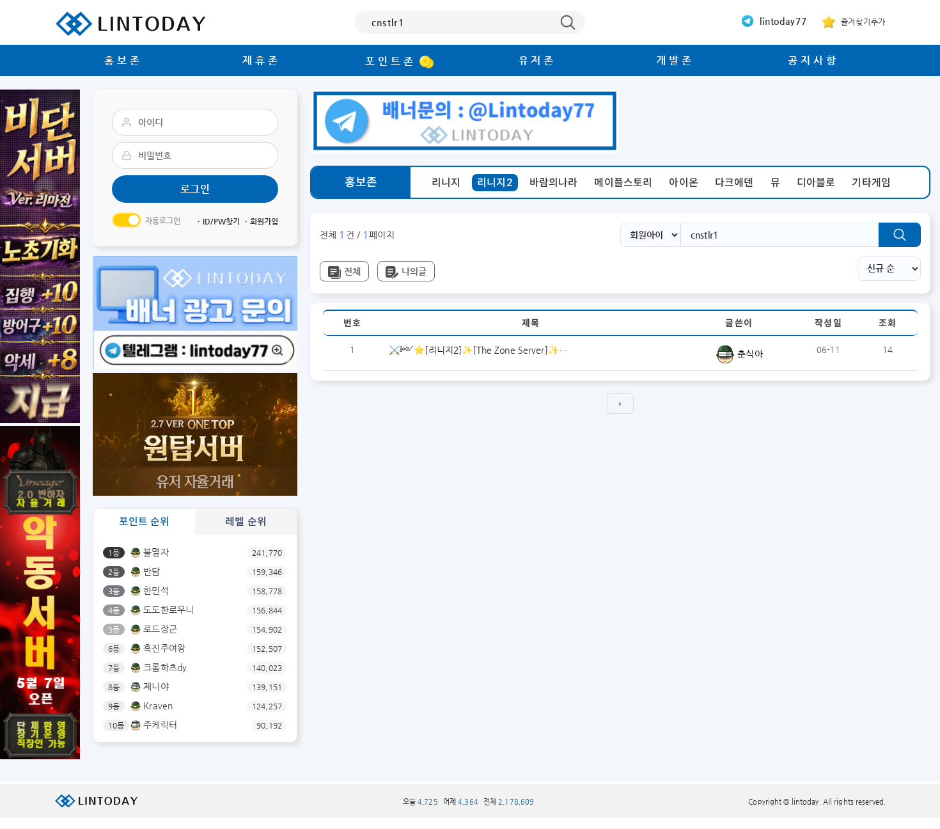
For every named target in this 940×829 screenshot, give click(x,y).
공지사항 (813, 60)
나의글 (414, 271)
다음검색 (620, 403)
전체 (352, 271)
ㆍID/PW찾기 (217, 221)
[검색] (900, 235)
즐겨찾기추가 (862, 21)
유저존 (537, 60)
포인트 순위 (144, 521)
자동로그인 (163, 220)
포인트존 (390, 61)
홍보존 (123, 60)
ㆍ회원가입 (260, 221)
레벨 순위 (246, 521)
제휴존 (261, 60)
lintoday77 (782, 21)
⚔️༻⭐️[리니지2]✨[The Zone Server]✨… (478, 350)
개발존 (675, 60)
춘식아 (749, 354)
